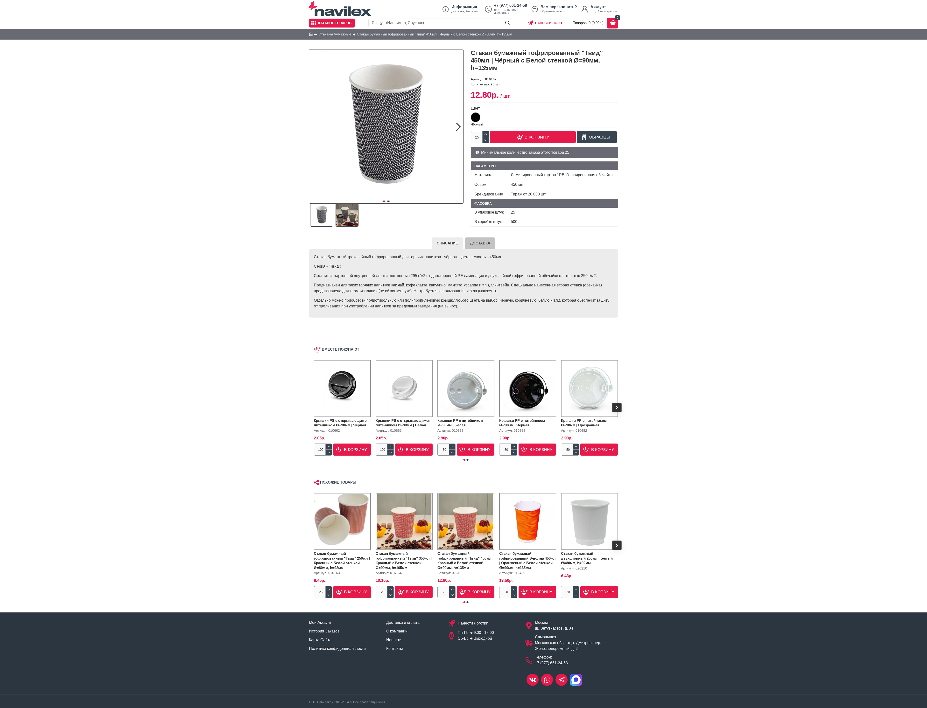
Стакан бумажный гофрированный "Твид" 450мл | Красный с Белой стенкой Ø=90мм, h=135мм (465, 560)
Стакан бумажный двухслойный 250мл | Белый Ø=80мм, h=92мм (587, 558)
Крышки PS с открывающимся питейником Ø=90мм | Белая (403, 422)
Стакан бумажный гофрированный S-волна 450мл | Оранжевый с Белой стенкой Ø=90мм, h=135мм (527, 560)
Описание (447, 243)
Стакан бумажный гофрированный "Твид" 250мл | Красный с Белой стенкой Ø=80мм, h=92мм (342, 560)
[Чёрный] (475, 117)
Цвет (475, 108)
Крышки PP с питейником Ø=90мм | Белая (460, 422)
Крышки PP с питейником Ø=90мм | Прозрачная (584, 422)
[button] (314, 126)
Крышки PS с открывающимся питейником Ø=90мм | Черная (341, 422)
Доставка (480, 243)
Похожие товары (338, 482)
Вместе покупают (340, 349)
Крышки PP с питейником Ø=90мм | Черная (522, 422)
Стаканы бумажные (334, 34)
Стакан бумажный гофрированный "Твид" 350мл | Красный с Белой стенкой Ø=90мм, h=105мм (404, 560)
